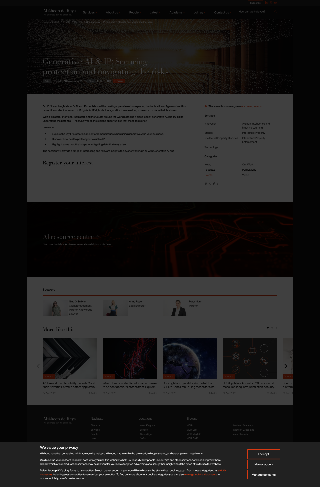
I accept (263, 454)
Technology (211, 147)
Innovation (210, 124)
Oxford (143, 438)
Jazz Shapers (240, 434)
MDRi (189, 425)
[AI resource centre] (160, 239)
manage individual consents (200, 474)
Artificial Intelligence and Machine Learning (256, 126)
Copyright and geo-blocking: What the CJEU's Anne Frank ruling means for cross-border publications (190, 387)
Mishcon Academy (243, 425)
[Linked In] (266, 3)
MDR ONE (192, 438)
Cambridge (146, 434)
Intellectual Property (253, 133)
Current (78, 22)
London (144, 429)
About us (112, 12)
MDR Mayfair (193, 434)
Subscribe (255, 2)
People (134, 12)
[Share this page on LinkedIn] (205, 183)
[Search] (275, 12)
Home (46, 22)
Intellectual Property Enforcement (253, 140)
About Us (95, 425)
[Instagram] (271, 3)
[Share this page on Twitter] (209, 183)
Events (66, 22)
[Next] (285, 366)
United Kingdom (147, 425)
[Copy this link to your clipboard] (217, 183)
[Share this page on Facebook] (213, 183)
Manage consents (264, 474)
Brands (208, 133)
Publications (249, 170)
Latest (154, 12)
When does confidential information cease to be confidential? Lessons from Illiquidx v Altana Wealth (130, 387)
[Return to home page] (59, 12)
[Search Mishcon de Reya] (257, 12)
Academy (176, 12)
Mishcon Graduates (243, 429)
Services (89, 12)
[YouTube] (275, 3)
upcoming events (251, 106)
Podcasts (209, 170)
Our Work (247, 164)
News (207, 164)
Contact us (221, 12)
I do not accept (264, 464)
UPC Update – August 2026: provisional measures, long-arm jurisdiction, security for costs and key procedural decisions (248, 387)
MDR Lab (192, 429)
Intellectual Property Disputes (221, 138)
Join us (198, 12)
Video (245, 175)
